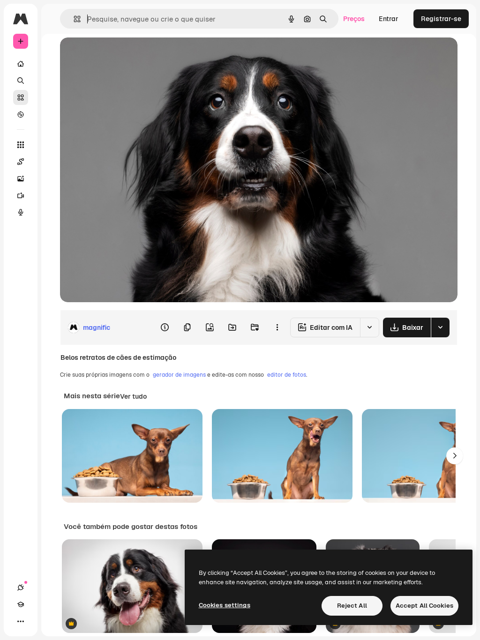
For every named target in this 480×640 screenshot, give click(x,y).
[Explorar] (20, 114)
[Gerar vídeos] (20, 195)
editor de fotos (286, 375)
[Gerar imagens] (20, 178)
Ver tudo (133, 396)
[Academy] (20, 604)
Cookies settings (224, 605)
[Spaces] (20, 161)
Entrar (388, 19)
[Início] (20, 63)
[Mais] (20, 621)
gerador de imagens (179, 375)
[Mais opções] (277, 327)
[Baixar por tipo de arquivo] (440, 327)
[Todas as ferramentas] (20, 144)
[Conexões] (20, 587)
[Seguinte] (454, 456)
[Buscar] (20, 80)
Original (120, 55)
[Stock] (20, 97)
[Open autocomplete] (73, 18)
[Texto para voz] (20, 212)
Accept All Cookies (424, 606)
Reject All (352, 606)
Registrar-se (441, 19)
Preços (354, 19)
